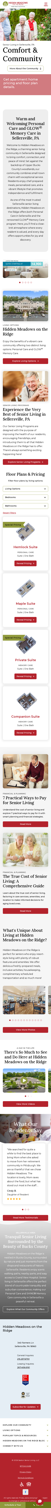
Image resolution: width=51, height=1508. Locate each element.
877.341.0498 (25, 1466)
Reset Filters (9, 513)
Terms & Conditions (25, 1478)
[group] (25, 268)
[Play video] (24, 1080)
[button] (20, 282)
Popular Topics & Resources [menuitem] (20, 1435)
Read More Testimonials (25, 1217)
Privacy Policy (25, 1472)
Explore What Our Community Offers (25, 1309)
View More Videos (25, 1104)
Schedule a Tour (13, 1505)
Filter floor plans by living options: (25, 481)
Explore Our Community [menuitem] (17, 1425)
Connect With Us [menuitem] (13, 1446)
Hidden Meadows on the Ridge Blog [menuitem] (24, 1441)
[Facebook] (25, 1492)
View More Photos (25, 1030)
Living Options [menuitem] (11, 1430)
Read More (25, 824)
